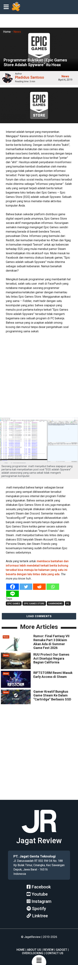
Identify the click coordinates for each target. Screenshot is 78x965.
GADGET (61, 949)
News (17, 31)
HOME (21, 949)
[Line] (12, 594)
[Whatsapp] (52, 587)
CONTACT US (54, 953)
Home (7, 31)
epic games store (34, 603)
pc (67, 603)
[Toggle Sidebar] (7, 7)
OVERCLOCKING (32, 953)
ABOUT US (34, 949)
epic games (13, 603)
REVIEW (48, 949)
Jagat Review (39, 840)
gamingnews (55, 603)
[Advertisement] (39, 376)
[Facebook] (12, 587)
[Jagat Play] (16, 7)
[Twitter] (26, 587)
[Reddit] (39, 587)
